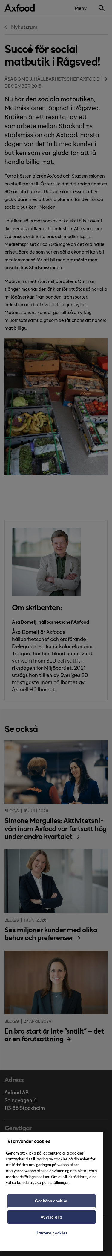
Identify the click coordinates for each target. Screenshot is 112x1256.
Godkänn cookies (51, 1201)
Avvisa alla (51, 1217)
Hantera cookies (51, 1233)
